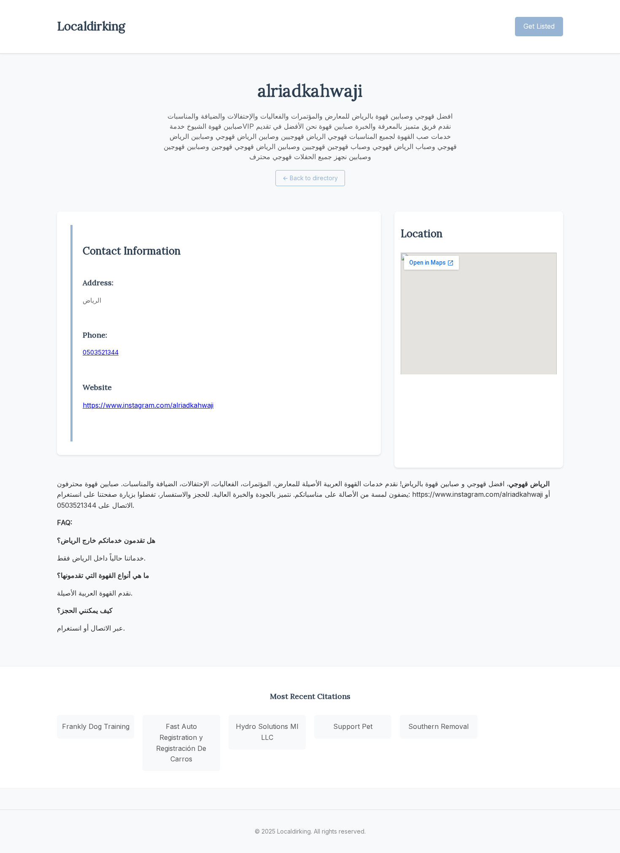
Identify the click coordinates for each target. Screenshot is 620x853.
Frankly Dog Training (95, 726)
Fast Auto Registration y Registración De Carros (181, 742)
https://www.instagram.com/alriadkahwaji (148, 405)
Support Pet (352, 726)
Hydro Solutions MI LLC (267, 732)
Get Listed (539, 26)
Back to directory (310, 177)
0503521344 (101, 352)
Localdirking (91, 26)
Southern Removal (438, 726)
